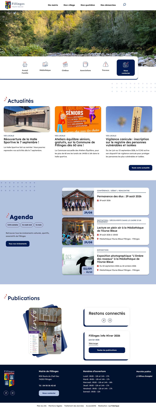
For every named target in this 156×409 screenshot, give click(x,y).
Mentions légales (55, 406)
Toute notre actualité (140, 168)
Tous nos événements (18, 244)
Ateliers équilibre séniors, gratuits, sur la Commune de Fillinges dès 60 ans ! (75, 142)
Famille (25, 71)
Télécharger (93, 343)
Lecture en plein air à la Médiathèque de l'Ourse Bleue (120, 229)
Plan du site (41, 406)
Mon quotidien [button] (88, 5)
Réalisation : (108, 406)
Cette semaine (13, 225)
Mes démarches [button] (108, 5)
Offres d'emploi (145, 376)
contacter (126, 72)
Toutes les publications (107, 350)
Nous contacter (49, 393)
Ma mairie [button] (53, 5)
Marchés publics (143, 371)
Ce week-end (27, 225)
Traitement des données (74, 406)
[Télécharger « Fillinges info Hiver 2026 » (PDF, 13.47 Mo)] (45, 331)
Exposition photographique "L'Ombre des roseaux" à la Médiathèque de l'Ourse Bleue (120, 259)
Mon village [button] (69, 5)
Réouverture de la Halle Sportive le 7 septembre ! (21, 141)
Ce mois (38, 225)
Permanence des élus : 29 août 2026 (119, 196)
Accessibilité (91, 406)
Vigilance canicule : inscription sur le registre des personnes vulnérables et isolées (127, 142)
